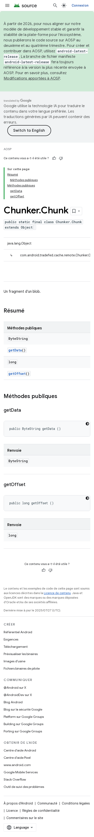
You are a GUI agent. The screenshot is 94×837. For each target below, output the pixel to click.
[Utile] (54, 158)
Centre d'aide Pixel (17, 758)
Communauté (47, 803)
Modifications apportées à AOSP (32, 78)
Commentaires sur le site (24, 818)
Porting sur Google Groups (23, 731)
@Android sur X (15, 688)
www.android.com (17, 765)
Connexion (80, 5)
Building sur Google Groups (23, 724)
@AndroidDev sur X (18, 695)
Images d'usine (14, 661)
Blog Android (13, 702)
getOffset (17, 373)
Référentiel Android (18, 632)
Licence (12, 810)
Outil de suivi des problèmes (24, 787)
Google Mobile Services (21, 772)
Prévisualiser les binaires (21, 654)
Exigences (11, 639)
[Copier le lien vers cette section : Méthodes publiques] (61, 396)
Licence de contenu (57, 593)
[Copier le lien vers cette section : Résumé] (29, 311)
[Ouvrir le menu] (7, 5)
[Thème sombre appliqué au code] (87, 423)
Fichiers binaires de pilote (22, 668)
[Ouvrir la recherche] (55, 5)
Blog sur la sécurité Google (23, 709)
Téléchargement (16, 647)
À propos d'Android (18, 803)
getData (15, 350)
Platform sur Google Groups (24, 717)
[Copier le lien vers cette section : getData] (25, 410)
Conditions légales (76, 803)
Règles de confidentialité (41, 810)
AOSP (7, 149)
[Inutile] (60, 158)
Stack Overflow (15, 779)
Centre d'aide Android (20, 750)
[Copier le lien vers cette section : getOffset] (29, 485)
